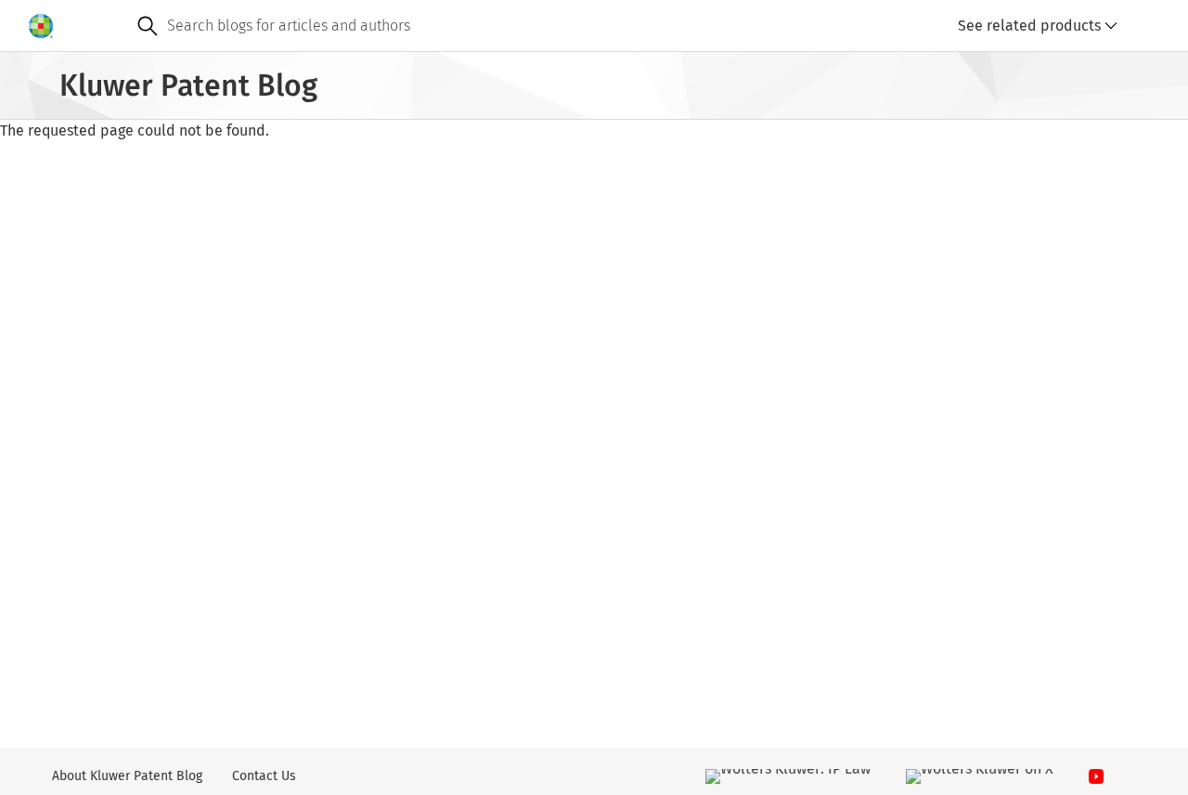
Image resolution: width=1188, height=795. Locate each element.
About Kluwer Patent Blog (127, 776)
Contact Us (264, 776)
